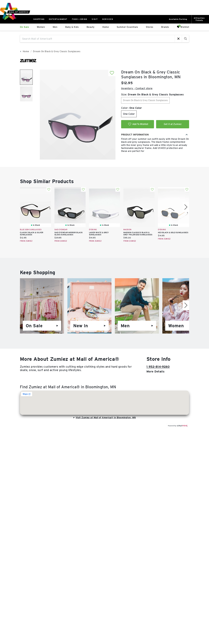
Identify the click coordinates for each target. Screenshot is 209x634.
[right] (186, 207)
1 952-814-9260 (158, 366)
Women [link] (41, 27)
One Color (129, 113)
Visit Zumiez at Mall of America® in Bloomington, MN (106, 417)
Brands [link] (165, 27)
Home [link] (105, 27)
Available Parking (178, 19)
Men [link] (55, 27)
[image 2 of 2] (26, 94)
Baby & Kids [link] (72, 27)
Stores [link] (149, 27)
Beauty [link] (91, 27)
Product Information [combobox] (135, 134)
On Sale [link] (24, 27)
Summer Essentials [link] (127, 27)
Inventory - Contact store (137, 88)
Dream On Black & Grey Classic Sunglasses (145, 100)
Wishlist (184, 27)
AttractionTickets (199, 19)
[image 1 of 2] (26, 77)
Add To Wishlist (140, 124)
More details (155, 371)
